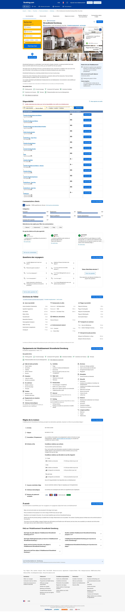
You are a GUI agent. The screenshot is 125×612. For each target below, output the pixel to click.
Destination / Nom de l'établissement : (28, 25)
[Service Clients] (67, 2)
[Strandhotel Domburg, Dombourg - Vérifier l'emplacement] (44, 25)
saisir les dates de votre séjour (64, 438)
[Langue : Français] (63, 2)
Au (24, 34)
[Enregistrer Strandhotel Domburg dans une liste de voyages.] (94, 21)
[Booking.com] (29, 2)
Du (24, 29)
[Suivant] (101, 40)
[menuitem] (26, 6)
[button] (32, 40)
